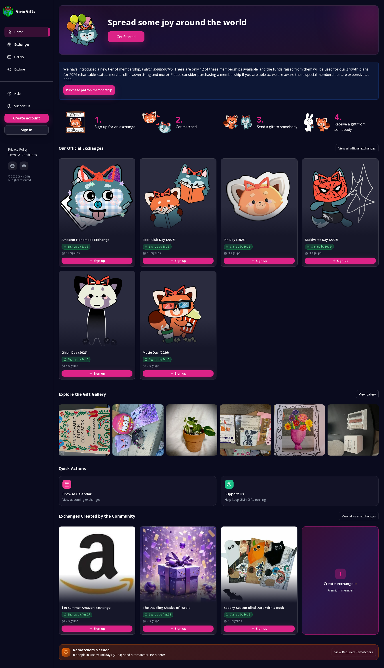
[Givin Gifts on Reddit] (12, 165)
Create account (26, 118)
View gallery (367, 394)
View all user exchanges (359, 516)
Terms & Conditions (22, 155)
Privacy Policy (18, 149)
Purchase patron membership (89, 90)
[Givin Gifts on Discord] (24, 165)
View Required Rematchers (353, 652)
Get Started (126, 36)
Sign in (26, 129)
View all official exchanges (357, 148)
